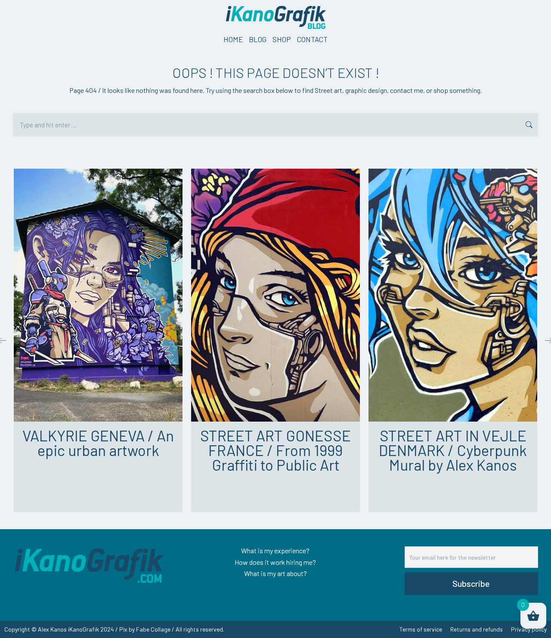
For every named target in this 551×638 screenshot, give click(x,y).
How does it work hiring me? (275, 562)
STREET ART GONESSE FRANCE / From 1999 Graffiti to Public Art (275, 450)
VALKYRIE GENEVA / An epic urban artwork (98, 442)
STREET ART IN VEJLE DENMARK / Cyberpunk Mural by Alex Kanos (453, 450)
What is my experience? (275, 550)
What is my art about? (275, 573)
